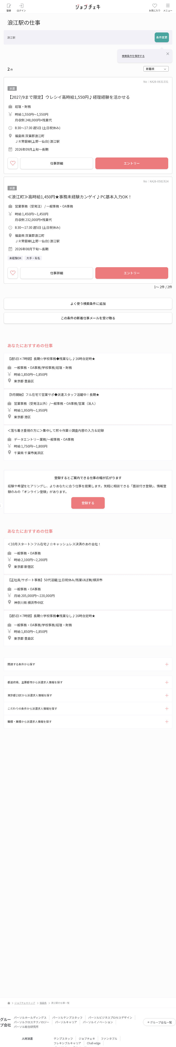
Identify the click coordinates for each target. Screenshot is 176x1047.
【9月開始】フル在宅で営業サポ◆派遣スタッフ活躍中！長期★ (53, 405)
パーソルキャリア (66, 1022)
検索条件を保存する (133, 56)
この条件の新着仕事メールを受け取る (88, 318)
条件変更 (161, 37)
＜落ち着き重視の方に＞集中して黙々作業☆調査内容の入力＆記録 (56, 441)
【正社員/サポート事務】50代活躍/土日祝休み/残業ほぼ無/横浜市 (55, 591)
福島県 (43, 1002)
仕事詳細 (56, 163)
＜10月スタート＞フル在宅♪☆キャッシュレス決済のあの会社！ (54, 555)
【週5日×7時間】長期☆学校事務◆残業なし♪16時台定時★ (51, 370)
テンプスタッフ (63, 1038)
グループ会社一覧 (161, 1022)
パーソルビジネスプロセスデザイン (110, 1017)
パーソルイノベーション (98, 1022)
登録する (88, 503)
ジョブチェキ (87, 1038)
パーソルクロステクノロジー (31, 1022)
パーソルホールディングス (30, 1017)
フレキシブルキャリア (67, 1043)
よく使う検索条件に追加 (88, 303)
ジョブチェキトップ (24, 1002)
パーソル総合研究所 (26, 1026)
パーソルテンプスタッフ (67, 1017)
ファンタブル (109, 1038)
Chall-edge (93, 1043)
